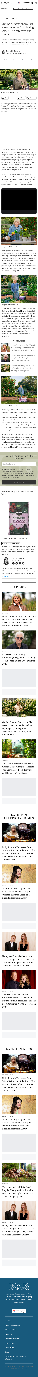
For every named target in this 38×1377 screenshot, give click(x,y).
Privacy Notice (25, 471)
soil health (16, 442)
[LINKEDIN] (17, 563)
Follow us (22, 98)
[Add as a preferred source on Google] (19, 1311)
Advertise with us (10, 1330)
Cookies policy (9, 1347)
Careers (7, 1352)
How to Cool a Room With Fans (23, 9)
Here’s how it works (12, 60)
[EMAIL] (23, 563)
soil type (11, 437)
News (24, 53)
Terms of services (23, 469)
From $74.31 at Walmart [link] (10, 543)
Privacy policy (9, 1343)
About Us (8, 1321)
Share (6, 98)
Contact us (8, 1334)
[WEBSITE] (20, 563)
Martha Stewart (6, 106)
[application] (19, 200)
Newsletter (33, 98)
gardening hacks (10, 179)
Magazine (26, 2)
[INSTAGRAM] (13, 563)
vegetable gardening (8, 268)
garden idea (5, 170)
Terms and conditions (12, 1339)
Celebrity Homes (9, 19)
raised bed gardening (16, 331)
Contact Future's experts (12, 1325)
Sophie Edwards (14, 51)
